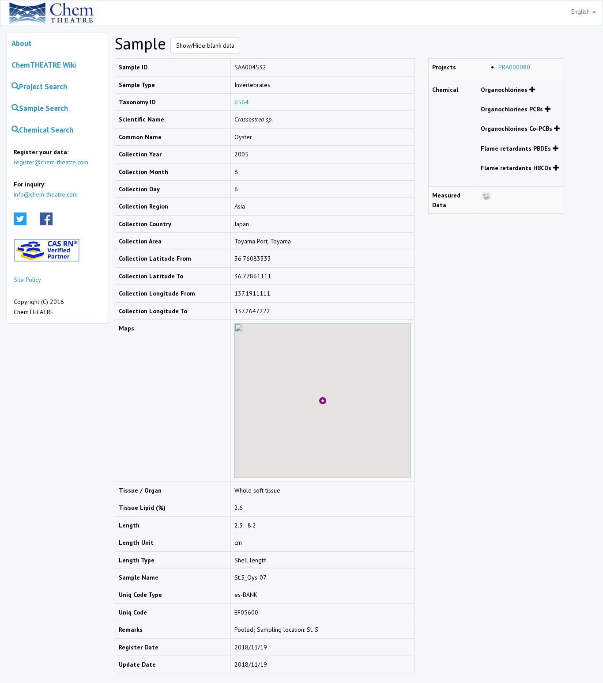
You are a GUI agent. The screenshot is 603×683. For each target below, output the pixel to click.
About (21, 43)
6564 (241, 102)
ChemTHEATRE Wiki (43, 65)
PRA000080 (514, 67)
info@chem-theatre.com (46, 194)
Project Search (43, 86)
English (581, 11)
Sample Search (43, 108)
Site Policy (27, 280)
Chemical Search (46, 130)
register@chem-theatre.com (51, 162)
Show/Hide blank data (205, 45)
